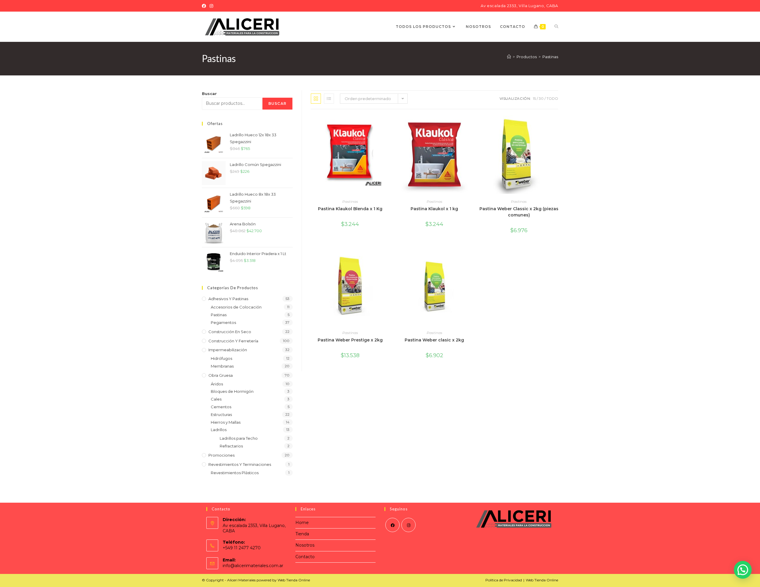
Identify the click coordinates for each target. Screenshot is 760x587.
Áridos (217, 384)
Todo (552, 98)
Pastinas (550, 56)
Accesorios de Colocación (236, 307)
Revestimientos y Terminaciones (239, 464)
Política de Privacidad (503, 580)
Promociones (221, 455)
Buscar (209, 93)
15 (534, 98)
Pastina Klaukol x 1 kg (434, 208)
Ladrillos (219, 429)
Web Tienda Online (542, 580)
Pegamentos (223, 322)
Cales (216, 399)
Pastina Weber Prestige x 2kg (350, 340)
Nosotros (304, 545)
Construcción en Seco (229, 331)
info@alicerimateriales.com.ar (253, 565)
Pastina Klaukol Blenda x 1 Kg (350, 208)
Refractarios (231, 446)
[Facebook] (205, 6)
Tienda (302, 534)
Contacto (305, 556)
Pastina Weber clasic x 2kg (434, 340)
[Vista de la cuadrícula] (316, 99)
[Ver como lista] (329, 99)
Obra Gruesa (220, 375)
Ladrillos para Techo (239, 438)
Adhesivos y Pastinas (228, 298)
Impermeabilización (227, 349)
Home (302, 522)
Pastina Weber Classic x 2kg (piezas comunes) (518, 212)
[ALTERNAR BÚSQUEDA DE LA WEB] (556, 27)
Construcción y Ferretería (233, 340)
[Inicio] (509, 56)
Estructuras (221, 414)
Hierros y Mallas (225, 422)
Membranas (222, 366)
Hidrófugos (221, 358)
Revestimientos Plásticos (235, 472)
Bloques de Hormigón (232, 391)
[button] (743, 570)
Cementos (221, 406)
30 (541, 98)
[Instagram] (211, 6)
